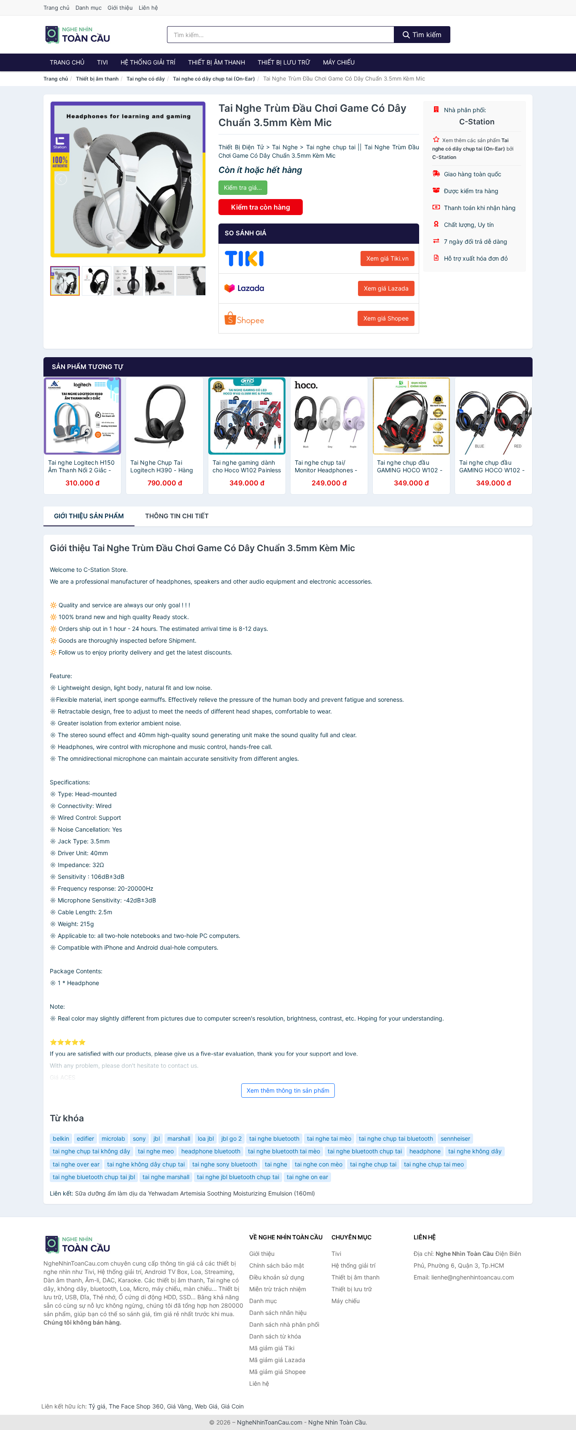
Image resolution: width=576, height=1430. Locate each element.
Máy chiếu (339, 62)
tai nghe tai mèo (329, 1138)
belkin (61, 1138)
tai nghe (276, 1164)
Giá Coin (232, 1406)
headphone (425, 1151)
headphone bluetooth (210, 1151)
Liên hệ (148, 7)
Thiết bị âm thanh (216, 62)
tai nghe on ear (307, 1176)
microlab (113, 1138)
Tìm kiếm (425, 34)
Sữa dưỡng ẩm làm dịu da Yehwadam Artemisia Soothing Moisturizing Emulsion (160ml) (195, 1193)
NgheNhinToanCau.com (269, 1422)
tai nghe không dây (475, 1151)
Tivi (102, 62)
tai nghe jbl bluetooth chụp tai (238, 1176)
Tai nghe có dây (146, 78)
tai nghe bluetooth (274, 1138)
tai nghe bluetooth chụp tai (365, 1151)
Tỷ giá (97, 1406)
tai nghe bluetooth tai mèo (284, 1151)
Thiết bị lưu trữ (284, 62)
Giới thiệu (120, 7)
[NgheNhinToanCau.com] (77, 34)
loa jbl (206, 1138)
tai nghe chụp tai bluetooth (396, 1138)
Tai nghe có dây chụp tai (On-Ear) (214, 78)
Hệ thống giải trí (148, 62)
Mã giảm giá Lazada (277, 1359)
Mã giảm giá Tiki (271, 1348)
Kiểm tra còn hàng (260, 207)
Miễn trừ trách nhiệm (277, 1289)
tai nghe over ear (76, 1164)
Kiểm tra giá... (243, 187)
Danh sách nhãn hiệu (278, 1312)
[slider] (65, 281)
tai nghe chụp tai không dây (91, 1151)
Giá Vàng (179, 1406)
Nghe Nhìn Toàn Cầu (337, 1422)
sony (139, 1138)
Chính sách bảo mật (276, 1265)
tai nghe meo (156, 1151)
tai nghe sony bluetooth (224, 1164)
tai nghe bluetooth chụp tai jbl (94, 1176)
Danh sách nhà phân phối (284, 1324)
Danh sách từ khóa (275, 1336)
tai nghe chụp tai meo (434, 1164)
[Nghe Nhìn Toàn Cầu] (85, 1244)
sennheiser (455, 1138)
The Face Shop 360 (136, 1406)
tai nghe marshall (166, 1176)
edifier (85, 1138)
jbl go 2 (231, 1138)
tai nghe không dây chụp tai (146, 1164)
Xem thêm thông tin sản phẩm (288, 1090)
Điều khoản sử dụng (276, 1277)
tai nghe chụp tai (373, 1164)
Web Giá (206, 1406)
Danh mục (88, 7)
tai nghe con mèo (318, 1164)
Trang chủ (56, 7)
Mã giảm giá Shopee (277, 1371)
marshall (178, 1138)
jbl (156, 1138)
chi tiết (177, 516)
